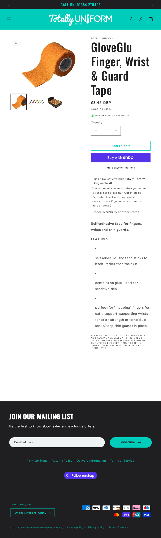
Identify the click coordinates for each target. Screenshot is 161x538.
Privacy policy (96, 527)
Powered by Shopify (51, 527)
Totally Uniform (30, 527)
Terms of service (118, 527)
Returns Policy (62, 460)
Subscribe (127, 442)
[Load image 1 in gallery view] (18, 102)
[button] (8, 19)
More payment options (121, 167)
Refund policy (75, 527)
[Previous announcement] (8, 4)
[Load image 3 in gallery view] (54, 102)
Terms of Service (122, 460)
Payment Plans (37, 460)
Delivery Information (91, 460)
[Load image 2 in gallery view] (36, 102)
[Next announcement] (152, 4)
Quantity (96, 122)
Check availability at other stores (115, 212)
